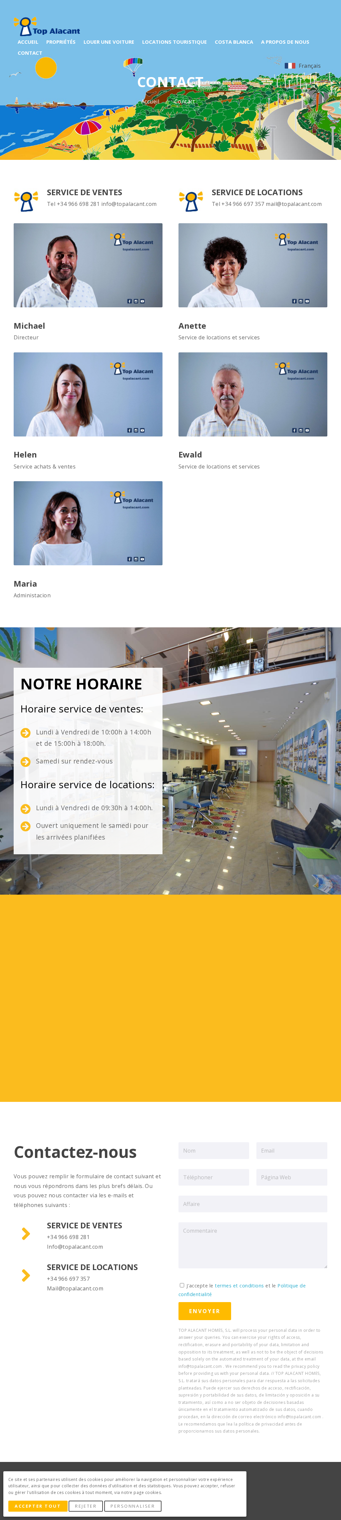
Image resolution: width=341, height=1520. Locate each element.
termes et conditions (239, 1285)
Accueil (151, 101)
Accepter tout (38, 1506)
